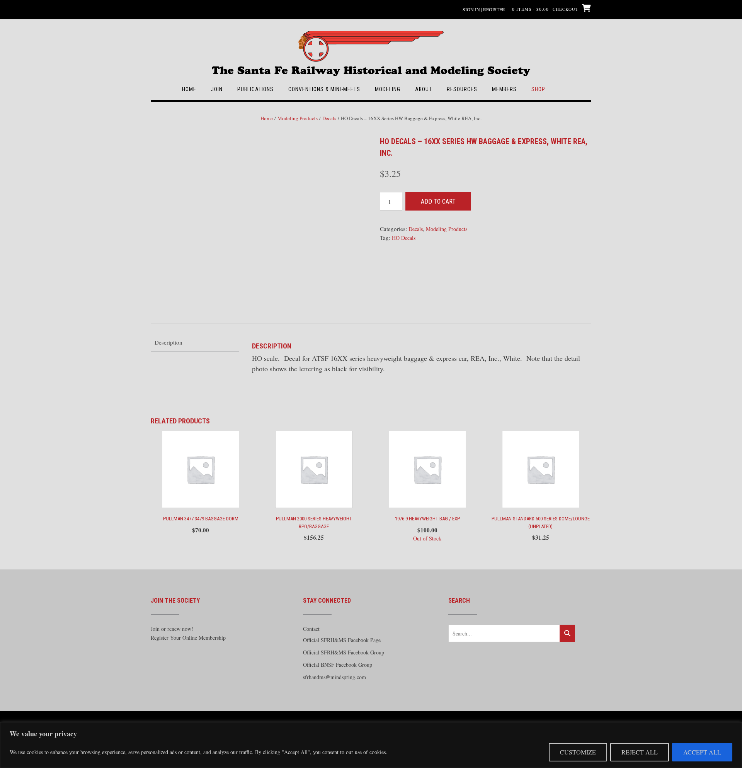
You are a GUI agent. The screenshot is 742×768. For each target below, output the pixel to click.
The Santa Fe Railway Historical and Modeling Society (371, 67)
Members (504, 89)
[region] (371, 745)
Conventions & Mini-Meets (324, 89)
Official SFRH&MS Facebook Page (342, 640)
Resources (462, 89)
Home (189, 89)
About (423, 89)
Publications (255, 89)
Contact (311, 628)
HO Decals (403, 237)
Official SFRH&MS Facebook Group (343, 652)
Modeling (387, 89)
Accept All (702, 752)
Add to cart (438, 201)
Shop (538, 89)
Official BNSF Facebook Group (337, 664)
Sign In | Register (484, 9)
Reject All (639, 752)
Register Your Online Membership (188, 637)
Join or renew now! (172, 628)
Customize (578, 752)
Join (217, 89)
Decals (329, 118)
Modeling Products (297, 118)
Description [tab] (168, 342)
